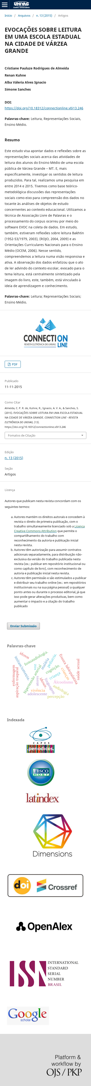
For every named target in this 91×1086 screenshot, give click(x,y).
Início (8, 15)
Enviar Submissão (23, 626)
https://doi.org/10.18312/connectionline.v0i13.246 (44, 108)
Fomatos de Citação (21, 435)
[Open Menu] (4, 4)
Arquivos (24, 15)
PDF (14, 364)
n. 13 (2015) (44, 15)
